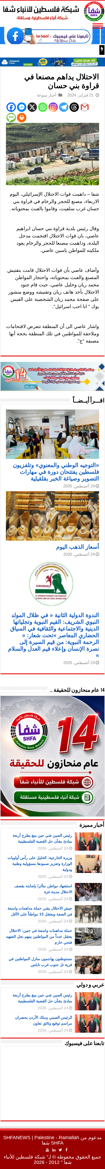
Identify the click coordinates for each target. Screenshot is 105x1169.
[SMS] (11, 117)
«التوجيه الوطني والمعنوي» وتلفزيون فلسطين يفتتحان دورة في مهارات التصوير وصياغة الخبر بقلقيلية (56, 472)
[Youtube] (47, 1150)
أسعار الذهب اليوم (77, 547)
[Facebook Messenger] (21, 107)
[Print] (21, 117)
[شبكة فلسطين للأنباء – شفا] (52, 10)
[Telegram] (63, 107)
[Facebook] (11, 107)
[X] (32, 107)
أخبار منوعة (46, 95)
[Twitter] (60, 1150)
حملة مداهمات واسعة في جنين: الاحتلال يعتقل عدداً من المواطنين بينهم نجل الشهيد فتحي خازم (39, 936)
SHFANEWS (16, 1137)
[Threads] (74, 107)
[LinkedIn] (54, 1150)
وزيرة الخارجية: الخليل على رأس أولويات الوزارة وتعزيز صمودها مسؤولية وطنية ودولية (40, 864)
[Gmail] (84, 107)
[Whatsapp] (42, 107)
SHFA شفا (53, 1143)
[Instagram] (53, 107)
